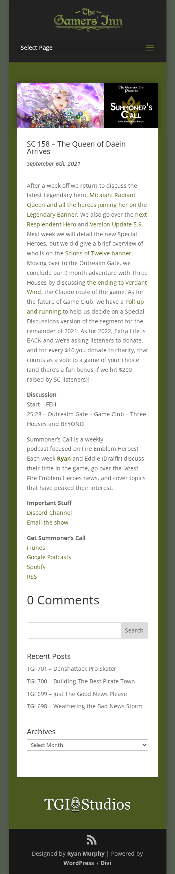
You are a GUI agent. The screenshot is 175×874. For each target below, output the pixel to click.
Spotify (36, 567)
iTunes (36, 547)
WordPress (78, 863)
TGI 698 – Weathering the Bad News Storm (84, 706)
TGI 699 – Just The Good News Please (77, 694)
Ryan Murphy (86, 853)
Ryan (64, 458)
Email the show (47, 522)
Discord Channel (49, 512)
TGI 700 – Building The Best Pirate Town (81, 681)
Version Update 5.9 (116, 224)
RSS (32, 576)
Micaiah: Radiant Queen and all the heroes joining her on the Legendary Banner (87, 204)
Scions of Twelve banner (98, 253)
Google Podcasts (49, 557)
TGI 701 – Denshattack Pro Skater (71, 668)
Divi (106, 863)
